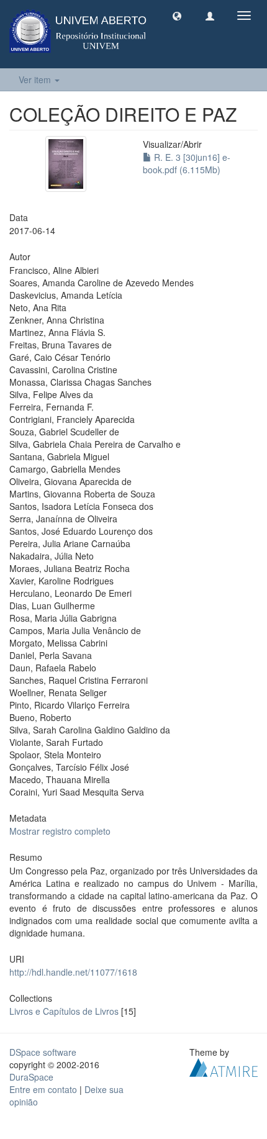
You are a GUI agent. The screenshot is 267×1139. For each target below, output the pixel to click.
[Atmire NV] (223, 1066)
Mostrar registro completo (60, 831)
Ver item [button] (36, 79)
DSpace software (42, 1052)
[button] (177, 15)
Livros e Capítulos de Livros (64, 1011)
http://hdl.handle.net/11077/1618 (73, 972)
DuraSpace (31, 1077)
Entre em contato (43, 1089)
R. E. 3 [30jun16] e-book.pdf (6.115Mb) (186, 163)
